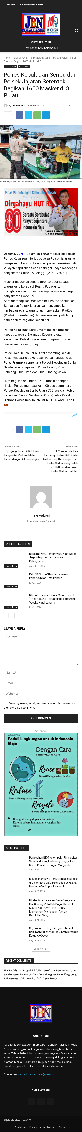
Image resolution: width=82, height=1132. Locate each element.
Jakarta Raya (20, 57)
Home (7, 57)
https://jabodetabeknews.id (41, 521)
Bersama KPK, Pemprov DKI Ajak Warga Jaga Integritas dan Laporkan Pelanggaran (52, 557)
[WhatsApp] (37, 115)
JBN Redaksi (18, 105)
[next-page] (12, 615)
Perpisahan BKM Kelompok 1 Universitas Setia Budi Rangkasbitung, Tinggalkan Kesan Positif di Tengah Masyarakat (53, 861)
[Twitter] (28, 115)
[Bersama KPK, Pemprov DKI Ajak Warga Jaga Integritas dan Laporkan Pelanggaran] (15, 560)
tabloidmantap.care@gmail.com (38, 1074)
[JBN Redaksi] (6, 105)
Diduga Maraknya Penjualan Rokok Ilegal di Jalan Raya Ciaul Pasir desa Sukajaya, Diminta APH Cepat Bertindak (53, 882)
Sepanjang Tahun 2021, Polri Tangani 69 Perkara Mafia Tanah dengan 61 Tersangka (21, 455)
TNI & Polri (23, 66)
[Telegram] (46, 115)
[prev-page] (6, 615)
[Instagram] (41, 527)
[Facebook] (19, 115)
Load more (40, 948)
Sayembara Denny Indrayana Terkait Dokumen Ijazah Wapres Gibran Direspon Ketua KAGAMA (53, 932)
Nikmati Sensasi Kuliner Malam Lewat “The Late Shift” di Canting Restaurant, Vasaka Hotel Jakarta (52, 599)
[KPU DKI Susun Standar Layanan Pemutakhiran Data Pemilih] (15, 580)
